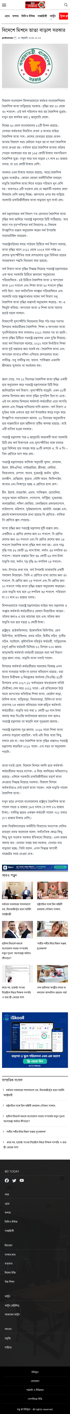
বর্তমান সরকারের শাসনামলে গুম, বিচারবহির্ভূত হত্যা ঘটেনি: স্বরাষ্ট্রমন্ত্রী (17, 909)
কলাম (15, 16)
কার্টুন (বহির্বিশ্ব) (12, 1305)
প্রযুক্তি (8, 1338)
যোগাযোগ (35, 1381)
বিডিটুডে (35, 1372)
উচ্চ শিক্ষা (9, 1282)
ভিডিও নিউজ (28, 16)
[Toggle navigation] (66, 5)
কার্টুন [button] (53, 16)
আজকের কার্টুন (12, 1314)
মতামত (9, 1263)
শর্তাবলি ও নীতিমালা (35, 1390)
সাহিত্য (8, 1347)
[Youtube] (22, 1180)
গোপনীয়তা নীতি (35, 1399)
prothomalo (8, 37)
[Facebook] (7, 1180)
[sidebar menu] (4, 5)
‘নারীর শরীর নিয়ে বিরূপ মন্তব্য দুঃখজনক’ (26, 1132)
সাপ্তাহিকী (42, 16)
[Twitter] (14, 1180)
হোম (7, 16)
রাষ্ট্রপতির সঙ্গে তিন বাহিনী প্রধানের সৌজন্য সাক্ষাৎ (31, 1105)
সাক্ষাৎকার (10, 1254)
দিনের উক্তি (10, 1272)
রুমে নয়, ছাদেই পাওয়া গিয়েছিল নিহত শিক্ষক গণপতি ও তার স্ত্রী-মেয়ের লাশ (16, 992)
